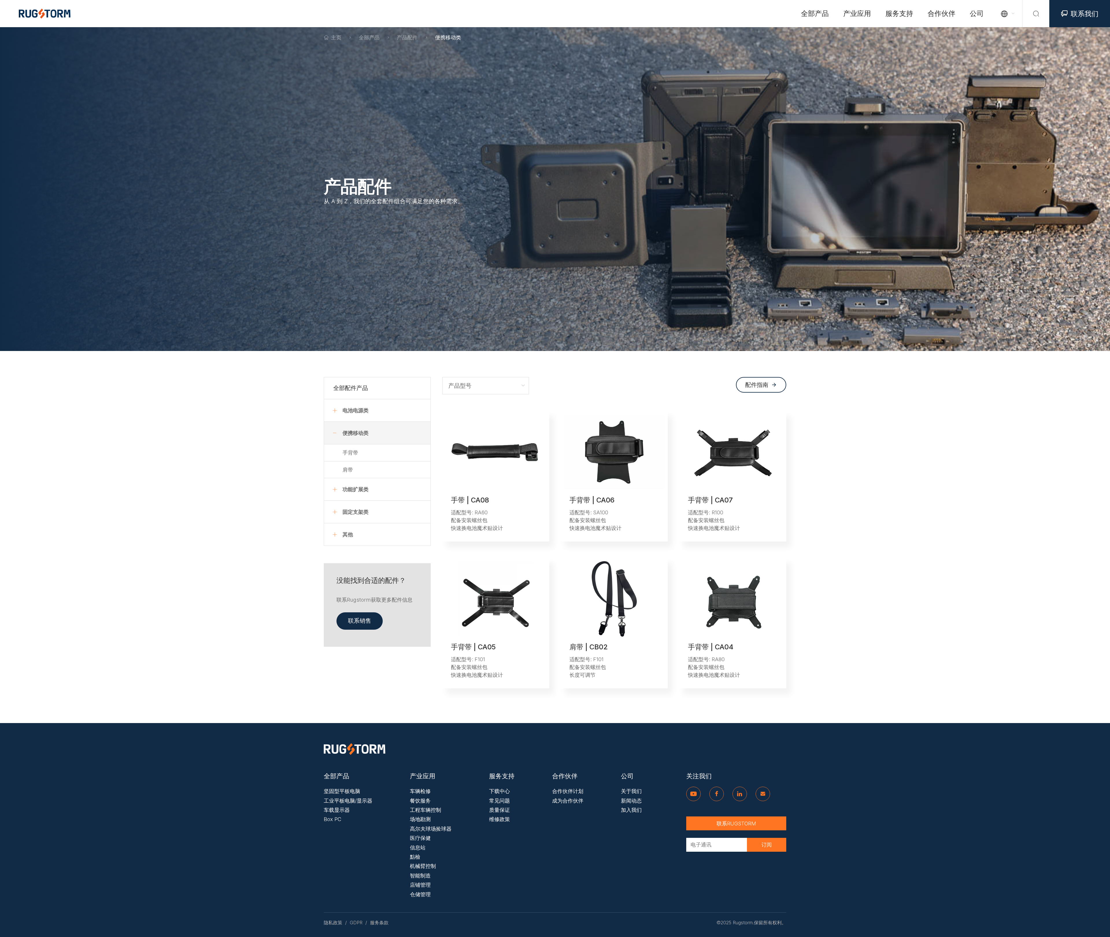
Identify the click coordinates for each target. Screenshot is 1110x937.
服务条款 (379, 922)
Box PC (332, 819)
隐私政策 (333, 922)
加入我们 (631, 810)
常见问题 (499, 801)
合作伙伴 (941, 13)
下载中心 (499, 791)
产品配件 (407, 37)
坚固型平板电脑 (342, 791)
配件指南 (761, 384)
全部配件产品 (350, 388)
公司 (977, 13)
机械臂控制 (423, 866)
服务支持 (899, 13)
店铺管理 (420, 885)
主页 (336, 37)
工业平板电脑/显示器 (348, 801)
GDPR (356, 922)
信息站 (418, 847)
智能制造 (420, 876)
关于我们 (631, 791)
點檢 (415, 857)
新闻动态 (631, 801)
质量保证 (499, 810)
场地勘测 (420, 819)
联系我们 (1079, 14)
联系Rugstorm (736, 823)
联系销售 (359, 620)
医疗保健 (420, 838)
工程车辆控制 (425, 810)
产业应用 (857, 13)
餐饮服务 (420, 801)
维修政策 (499, 819)
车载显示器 (337, 810)
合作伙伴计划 (567, 791)
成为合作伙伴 (567, 801)
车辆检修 (420, 791)
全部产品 (815, 13)
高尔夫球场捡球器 (431, 829)
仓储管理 (420, 894)
